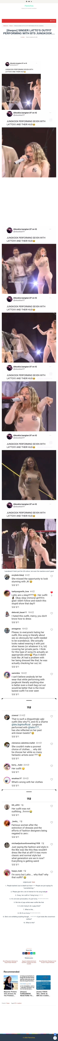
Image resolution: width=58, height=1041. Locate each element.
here (33, 882)
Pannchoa (29, 6)
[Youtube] (29, 1)
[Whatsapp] (34, 953)
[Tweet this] (26, 953)
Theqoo (8, 1003)
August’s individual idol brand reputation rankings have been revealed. (29, 962)
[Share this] (23, 953)
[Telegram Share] (31, 953)
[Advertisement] (29, 13)
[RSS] (31, 1)
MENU (53, 20)
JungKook (19, 1003)
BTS (15, 1003)
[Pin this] (29, 953)
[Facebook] (26, 1)
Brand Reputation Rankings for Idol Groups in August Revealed (47, 961)
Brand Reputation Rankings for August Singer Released (10, 961)
